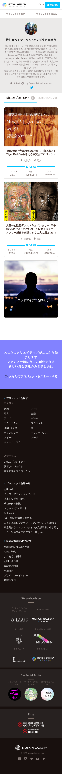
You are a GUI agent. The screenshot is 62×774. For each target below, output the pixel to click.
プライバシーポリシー (16, 575)
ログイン (40, 4)
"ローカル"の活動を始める (18, 518)
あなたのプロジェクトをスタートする (33, 376)
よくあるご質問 (12, 556)
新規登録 (54, 4)
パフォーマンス (39, 432)
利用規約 (9, 570)
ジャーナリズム (12, 442)
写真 (6, 413)
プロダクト (37, 423)
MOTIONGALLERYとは (16, 546)
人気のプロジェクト (14, 461)
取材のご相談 (11, 566)
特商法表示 (10, 580)
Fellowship (9, 513)
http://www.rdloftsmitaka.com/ (38, 83)
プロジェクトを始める (46, 13)
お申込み (9, 489)
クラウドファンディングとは (19, 494)
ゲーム (34, 418)
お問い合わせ (11, 561)
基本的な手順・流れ (14, 498)
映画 (6, 408)
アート (34, 408)
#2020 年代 (10, 551)
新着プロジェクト (13, 466)
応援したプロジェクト (19, 97)
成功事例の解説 (12, 503)
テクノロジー (11, 432)
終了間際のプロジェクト (17, 471)
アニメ (7, 418)
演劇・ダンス (10, 428)
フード (34, 437)
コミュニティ (11, 423)
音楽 (33, 413)
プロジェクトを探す (15, 13)
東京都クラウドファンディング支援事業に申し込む (31, 527)
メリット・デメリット (15, 508)
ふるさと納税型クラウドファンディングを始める (30, 522)
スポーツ (9, 437)
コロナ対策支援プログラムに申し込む (24, 532)
